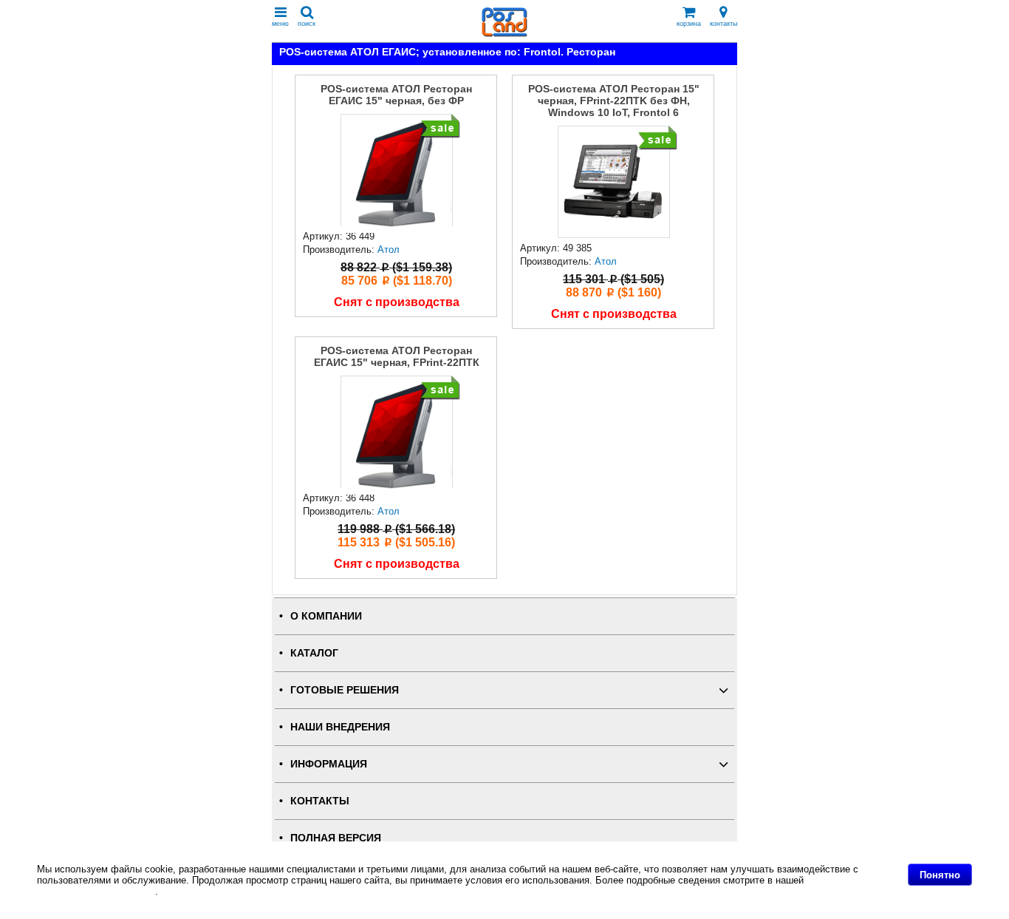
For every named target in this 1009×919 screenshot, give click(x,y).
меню (280, 23)
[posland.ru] (504, 33)
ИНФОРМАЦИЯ (328, 764)
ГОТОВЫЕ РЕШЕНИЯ (344, 690)
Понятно (940, 875)
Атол (388, 249)
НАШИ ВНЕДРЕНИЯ (340, 727)
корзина (689, 23)
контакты (723, 23)
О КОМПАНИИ (326, 616)
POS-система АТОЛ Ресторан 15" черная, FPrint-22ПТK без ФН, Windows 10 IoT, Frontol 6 (614, 100)
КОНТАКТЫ (319, 801)
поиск (306, 23)
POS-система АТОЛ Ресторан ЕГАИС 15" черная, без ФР (396, 94)
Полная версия (335, 838)
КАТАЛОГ (314, 653)
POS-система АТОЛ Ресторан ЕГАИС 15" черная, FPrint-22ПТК (396, 356)
